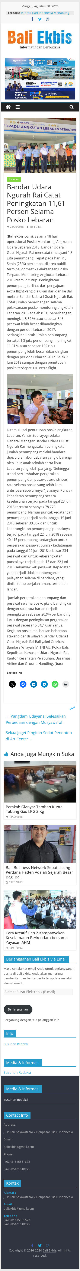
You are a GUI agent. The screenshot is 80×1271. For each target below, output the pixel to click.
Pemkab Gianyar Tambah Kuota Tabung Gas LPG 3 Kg (34, 809)
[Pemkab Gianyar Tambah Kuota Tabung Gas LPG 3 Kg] (40, 763)
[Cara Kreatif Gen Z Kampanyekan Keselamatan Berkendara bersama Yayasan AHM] (40, 892)
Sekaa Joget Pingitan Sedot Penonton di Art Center (39, 735)
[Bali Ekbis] (8, 106)
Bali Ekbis (36, 227)
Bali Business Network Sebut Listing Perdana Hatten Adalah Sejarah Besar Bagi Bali (39, 872)
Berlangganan (18, 1009)
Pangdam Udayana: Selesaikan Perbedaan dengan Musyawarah (36, 719)
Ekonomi (14, 179)
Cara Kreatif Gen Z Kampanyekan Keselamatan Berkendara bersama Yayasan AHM (37, 937)
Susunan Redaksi (16, 1044)
